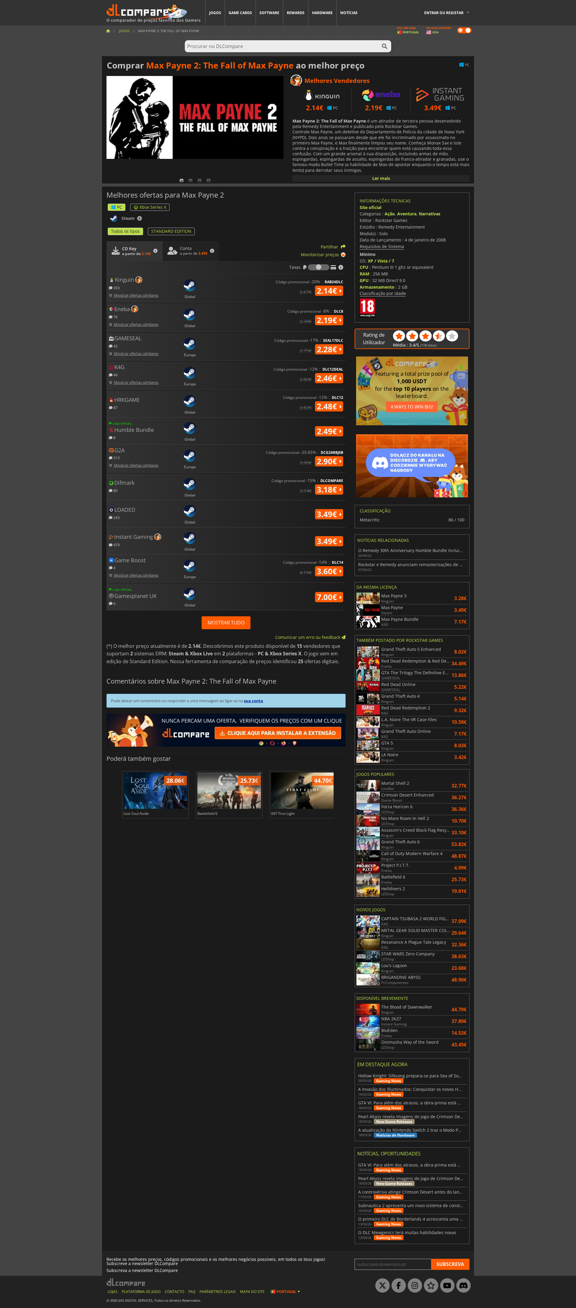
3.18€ (328, 489)
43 (115, 346)
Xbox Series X (153, 207)
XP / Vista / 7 (381, 261)
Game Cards (240, 12)
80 (115, 490)
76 (115, 316)
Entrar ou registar (444, 12)
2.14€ (328, 291)
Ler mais (381, 178)
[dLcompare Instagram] (413, 1285)
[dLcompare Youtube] (445, 1285)
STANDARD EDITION (171, 231)
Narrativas (429, 214)
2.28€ (328, 349)
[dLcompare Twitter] (381, 1285)
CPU (364, 267)
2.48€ (328, 406)
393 (116, 287)
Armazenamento (377, 287)
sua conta (253, 700)
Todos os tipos (125, 231)
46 (115, 374)
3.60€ (328, 571)
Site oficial (370, 207)
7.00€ (328, 597)
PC (119, 207)
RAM (364, 274)
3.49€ (328, 514)
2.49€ (328, 431)
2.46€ (328, 378)
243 (116, 517)
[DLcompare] (126, 1282)
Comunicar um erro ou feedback (308, 637)
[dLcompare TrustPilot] (429, 1285)
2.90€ (328, 461)
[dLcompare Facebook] (397, 1285)
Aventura (406, 214)
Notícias (349, 12)
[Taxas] (319, 267)
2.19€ (328, 320)
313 (116, 457)
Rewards (295, 12)
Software (269, 12)
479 (116, 544)
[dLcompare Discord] (462, 1285)
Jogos (215, 12)
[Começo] (108, 31)
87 (115, 407)
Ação (390, 214)
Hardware (322, 12)
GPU (364, 280)
